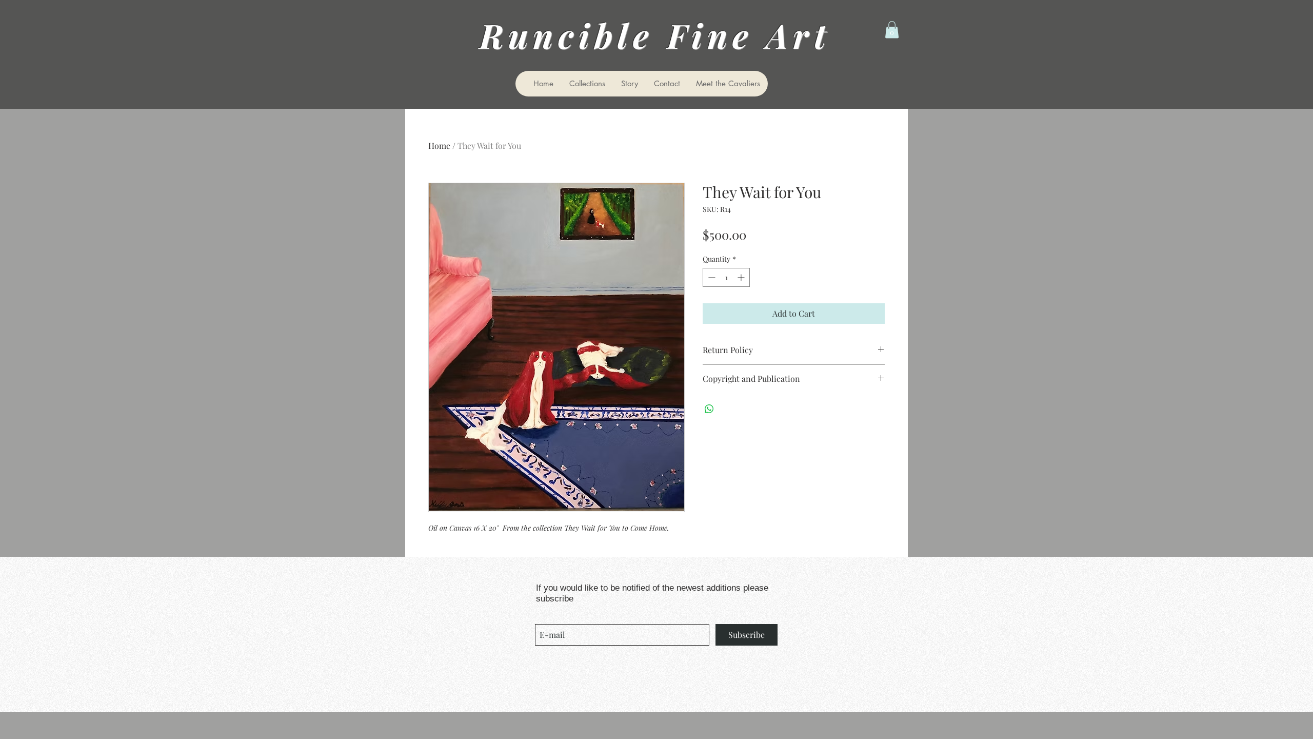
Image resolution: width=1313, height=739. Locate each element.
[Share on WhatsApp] (709, 409)
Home (439, 145)
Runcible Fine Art (662, 35)
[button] (892, 29)
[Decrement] (710, 277)
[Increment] (741, 277)
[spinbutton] (726, 277)
